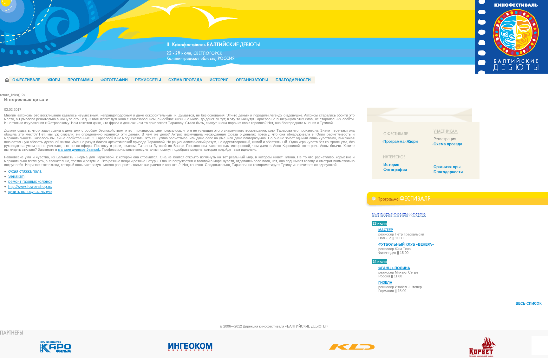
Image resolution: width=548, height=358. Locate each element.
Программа (394, 141)
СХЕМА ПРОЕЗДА (185, 80)
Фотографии (395, 170)
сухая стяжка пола (25, 171)
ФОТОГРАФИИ (114, 80)
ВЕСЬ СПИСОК (529, 303)
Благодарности (448, 172)
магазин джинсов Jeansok (79, 149)
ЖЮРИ (54, 80)
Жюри (412, 141)
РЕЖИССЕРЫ (148, 80)
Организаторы (447, 167)
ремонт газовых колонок (30, 181)
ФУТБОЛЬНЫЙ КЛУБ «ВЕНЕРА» (406, 244)
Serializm (16, 176)
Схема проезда (448, 144)
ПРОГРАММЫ (80, 80)
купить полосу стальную (30, 191)
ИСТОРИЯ (219, 80)
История (391, 164)
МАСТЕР (385, 230)
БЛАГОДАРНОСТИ (293, 80)
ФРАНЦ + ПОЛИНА (394, 268)
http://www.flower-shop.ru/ (30, 186)
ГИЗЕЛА (385, 282)
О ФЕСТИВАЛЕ (26, 80)
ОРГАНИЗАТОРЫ (252, 80)
